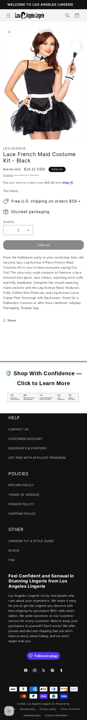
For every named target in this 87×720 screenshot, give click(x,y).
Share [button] (11, 320)
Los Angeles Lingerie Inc (41, 704)
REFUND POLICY (21, 485)
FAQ (11, 560)
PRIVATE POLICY (21, 504)
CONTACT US (18, 429)
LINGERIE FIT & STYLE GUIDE (31, 541)
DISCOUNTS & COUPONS (27, 448)
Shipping (8, 175)
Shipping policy (32, 715)
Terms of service (70, 709)
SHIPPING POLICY (22, 513)
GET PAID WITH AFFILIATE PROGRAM (37, 457)
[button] (8, 15)
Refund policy (28, 709)
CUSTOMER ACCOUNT (25, 438)
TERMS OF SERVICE (23, 494)
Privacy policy (48, 709)
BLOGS (13, 550)
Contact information (56, 715)
